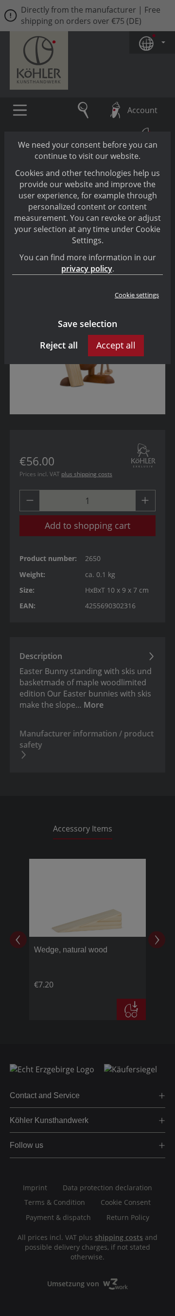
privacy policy (86, 268)
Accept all (116, 345)
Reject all (59, 345)
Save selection (87, 323)
